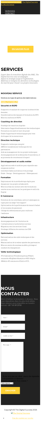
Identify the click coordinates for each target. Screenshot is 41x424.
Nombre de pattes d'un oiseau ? (14, 381)
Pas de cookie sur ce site (22, 418)
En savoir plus (20, 49)
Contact (10, 13)
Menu (11, 2)
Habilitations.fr (9, 102)
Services (10, 11)
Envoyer (10, 390)
